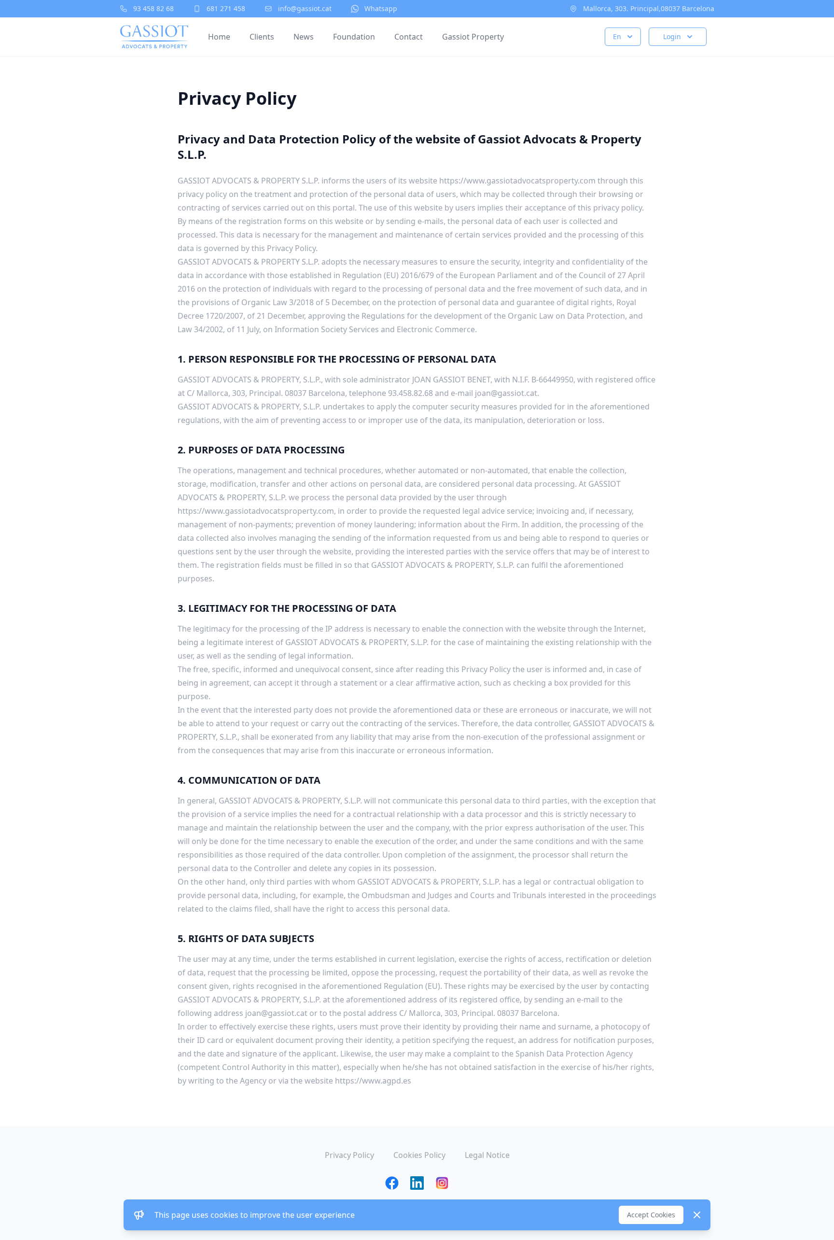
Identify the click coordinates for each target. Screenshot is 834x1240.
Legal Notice (487, 1155)
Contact (408, 36)
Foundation (354, 36)
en (617, 36)
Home (219, 36)
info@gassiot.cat (305, 8)
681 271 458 (226, 8)
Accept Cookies (651, 1214)
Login (672, 36)
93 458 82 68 (153, 8)
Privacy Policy (349, 1155)
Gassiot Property (473, 36)
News (303, 36)
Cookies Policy (419, 1155)
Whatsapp (380, 8)
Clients (262, 36)
